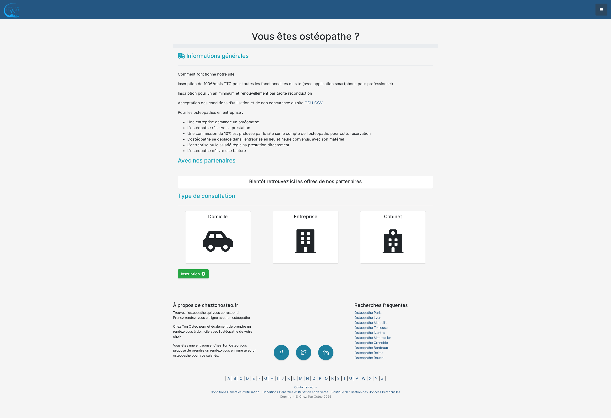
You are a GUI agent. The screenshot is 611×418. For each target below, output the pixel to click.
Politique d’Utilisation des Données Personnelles (366, 392)
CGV (318, 102)
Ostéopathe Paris (367, 312)
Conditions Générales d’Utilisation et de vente (295, 392)
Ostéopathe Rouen (369, 358)
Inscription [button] (191, 273)
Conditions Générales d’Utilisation (235, 392)
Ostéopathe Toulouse (371, 328)
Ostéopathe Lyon (367, 317)
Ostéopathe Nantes (369, 333)
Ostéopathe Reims (368, 353)
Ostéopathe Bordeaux (371, 348)
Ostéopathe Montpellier (372, 338)
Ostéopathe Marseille (370, 322)
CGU (309, 102)
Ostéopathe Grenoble (371, 343)
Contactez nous (305, 387)
